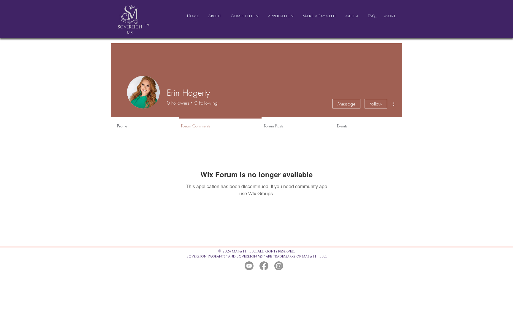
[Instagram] (278, 265)
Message (346, 103)
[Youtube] (249, 265)
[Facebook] (263, 265)
